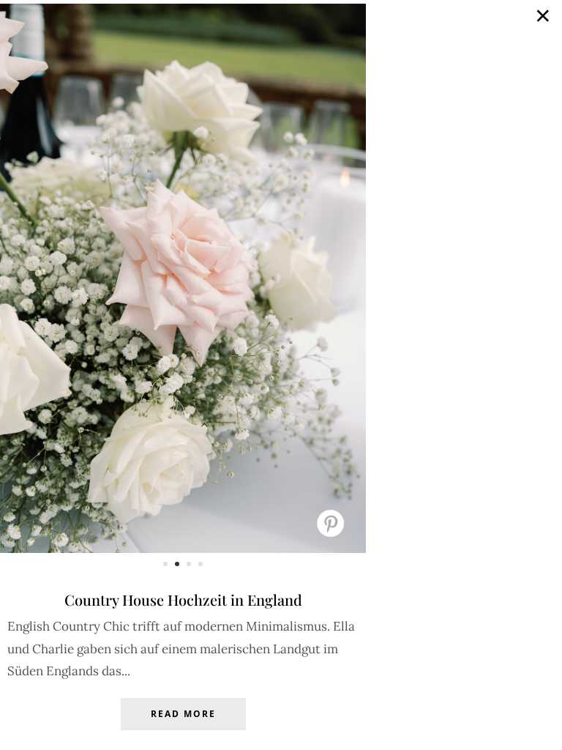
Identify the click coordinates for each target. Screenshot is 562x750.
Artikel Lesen (183, 725)
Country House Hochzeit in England (183, 599)
